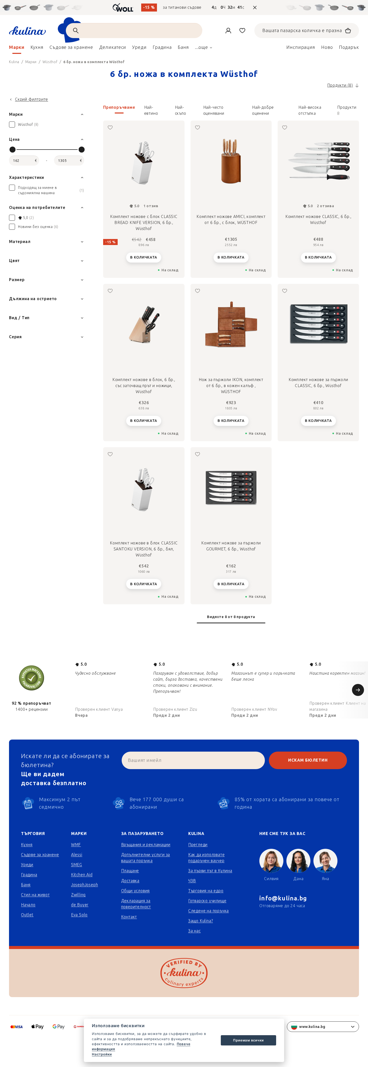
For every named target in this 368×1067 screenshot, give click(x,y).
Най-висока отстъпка (309, 109)
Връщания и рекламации (145, 844)
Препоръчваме (119, 107)
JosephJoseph (84, 884)
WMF (76, 844)
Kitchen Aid (82, 874)
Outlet (27, 914)
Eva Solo (79, 914)
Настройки (102, 1054)
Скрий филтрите (31, 99)
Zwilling (78, 894)
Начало (28, 904)
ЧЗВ (192, 880)
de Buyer (79, 904)
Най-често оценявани (213, 109)
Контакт (129, 916)
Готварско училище (207, 900)
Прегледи (198, 844)
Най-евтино (151, 109)
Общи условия (135, 890)
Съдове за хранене (40, 854)
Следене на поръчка (208, 910)
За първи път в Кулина (210, 870)
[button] (231, 110)
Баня (26, 884)
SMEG (76, 864)
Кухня (27, 844)
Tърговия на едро (206, 890)
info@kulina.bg (283, 898)
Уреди (27, 864)
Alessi (76, 854)
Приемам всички (248, 1040)
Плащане (130, 870)
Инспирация (300, 47)
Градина (29, 874)
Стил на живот (35, 894)
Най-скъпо (180, 109)
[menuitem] (17, 48)
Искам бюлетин (307, 760)
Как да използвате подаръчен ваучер (206, 857)
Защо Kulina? (200, 920)
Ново (327, 47)
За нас (194, 930)
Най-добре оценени (263, 109)
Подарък (349, 47)
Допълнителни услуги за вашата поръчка (145, 857)
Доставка (130, 880)
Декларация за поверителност (136, 903)
